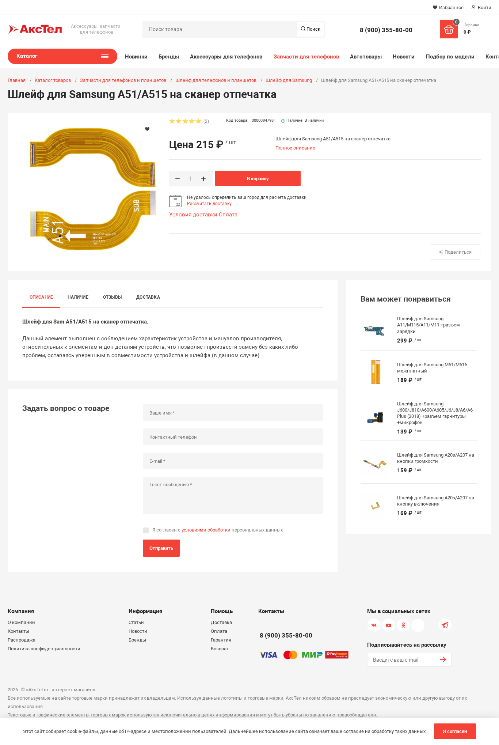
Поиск (312, 29)
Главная (17, 80)
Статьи (136, 622)
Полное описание (295, 148)
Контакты (18, 631)
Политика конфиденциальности (44, 648)
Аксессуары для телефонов (226, 56)
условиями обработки (206, 530)
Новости (404, 56)
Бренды (169, 56)
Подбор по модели (450, 56)
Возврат (220, 648)
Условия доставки (193, 214)
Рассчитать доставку (209, 203)
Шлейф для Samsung (289, 80)
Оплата (228, 214)
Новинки (136, 56)
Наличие (78, 297)
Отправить (161, 548)
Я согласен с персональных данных (217, 530)
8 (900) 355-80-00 (386, 30)
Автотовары (366, 56)
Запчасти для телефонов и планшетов (123, 80)
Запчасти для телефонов (306, 56)
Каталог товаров (53, 80)
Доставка (148, 297)
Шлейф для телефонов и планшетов (215, 80)
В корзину (258, 178)
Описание (41, 297)
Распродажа (21, 640)
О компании (21, 622)
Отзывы (112, 297)
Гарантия (221, 640)
